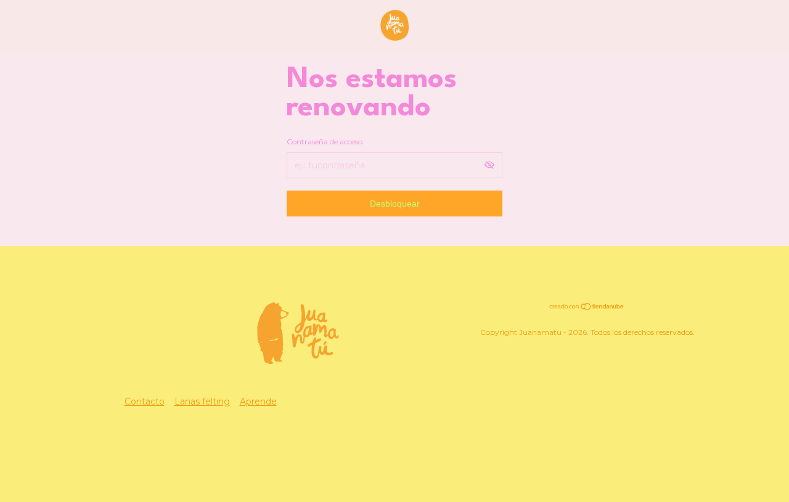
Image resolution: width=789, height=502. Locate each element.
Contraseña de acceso (324, 141)
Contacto (145, 401)
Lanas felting (202, 401)
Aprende (258, 401)
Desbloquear (395, 203)
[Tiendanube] (587, 307)
